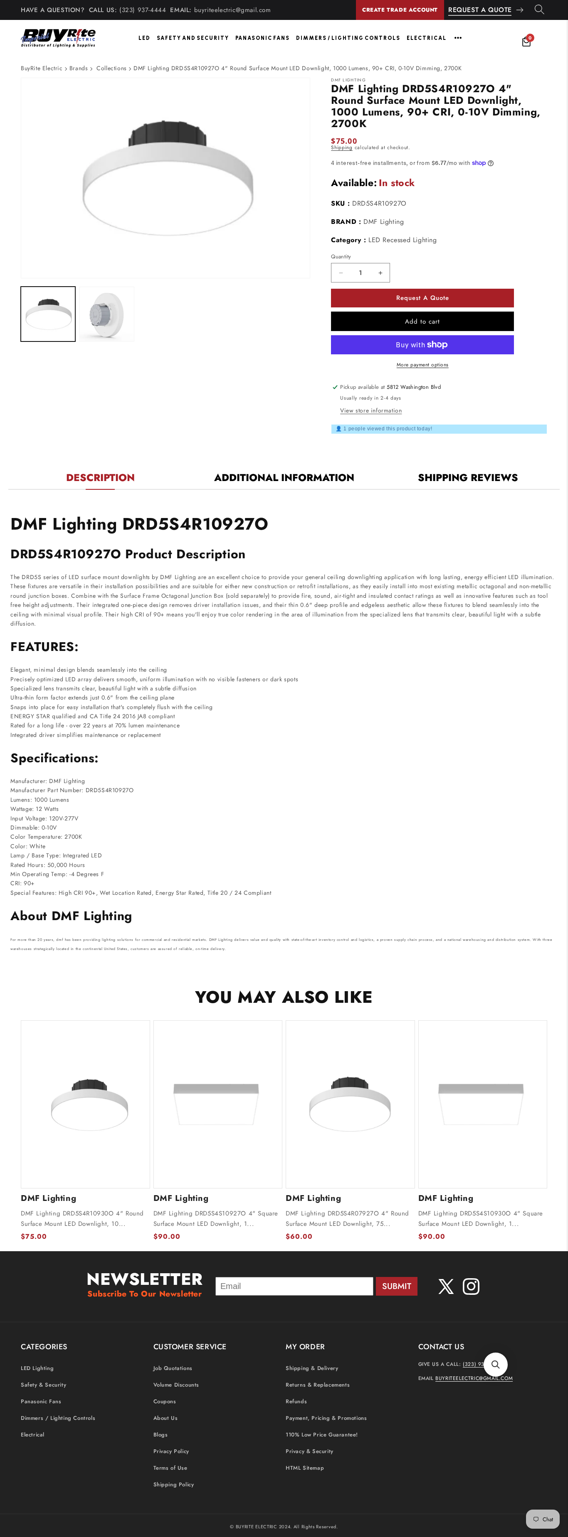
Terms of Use (170, 1468)
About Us (165, 1418)
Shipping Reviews (468, 477)
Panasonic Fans (262, 38)
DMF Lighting (383, 221)
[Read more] (458, 38)
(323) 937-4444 (142, 10)
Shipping (342, 147)
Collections (111, 68)
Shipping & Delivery (312, 1368)
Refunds (296, 1401)
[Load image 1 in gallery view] (48, 314)
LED (144, 38)
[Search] (539, 10)
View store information (371, 410)
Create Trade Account (400, 10)
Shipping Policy (173, 1484)
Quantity (341, 256)
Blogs (160, 1435)
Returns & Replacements (318, 1385)
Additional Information (284, 477)
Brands (78, 68)
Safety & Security (43, 1385)
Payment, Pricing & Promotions (326, 1418)
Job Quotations (173, 1368)
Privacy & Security (309, 1451)
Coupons (164, 1401)
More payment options (423, 364)
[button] (496, 1365)
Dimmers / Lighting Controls (348, 38)
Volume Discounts (176, 1385)
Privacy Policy (171, 1451)
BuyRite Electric (42, 68)
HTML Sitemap (305, 1468)
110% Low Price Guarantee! (322, 1435)
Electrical (427, 38)
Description (100, 477)
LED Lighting (37, 1368)
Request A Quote (480, 10)
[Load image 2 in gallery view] (106, 314)
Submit (396, 1286)
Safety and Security (193, 38)
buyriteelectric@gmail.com (232, 10)
